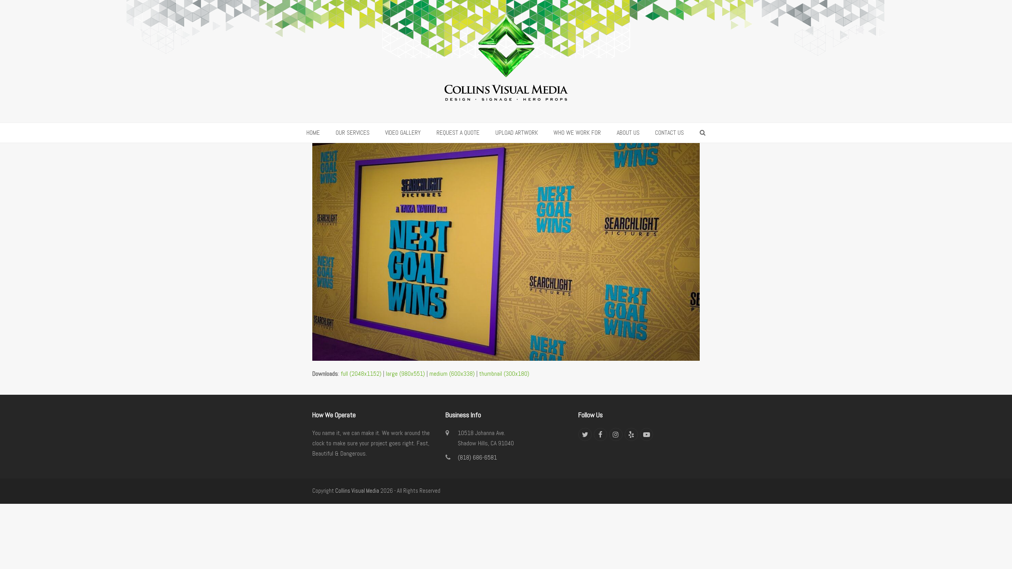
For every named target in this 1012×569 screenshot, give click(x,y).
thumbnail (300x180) (504, 373)
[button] (703, 133)
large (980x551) (405, 373)
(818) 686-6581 (477, 457)
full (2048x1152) (361, 373)
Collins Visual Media (357, 490)
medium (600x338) (452, 373)
